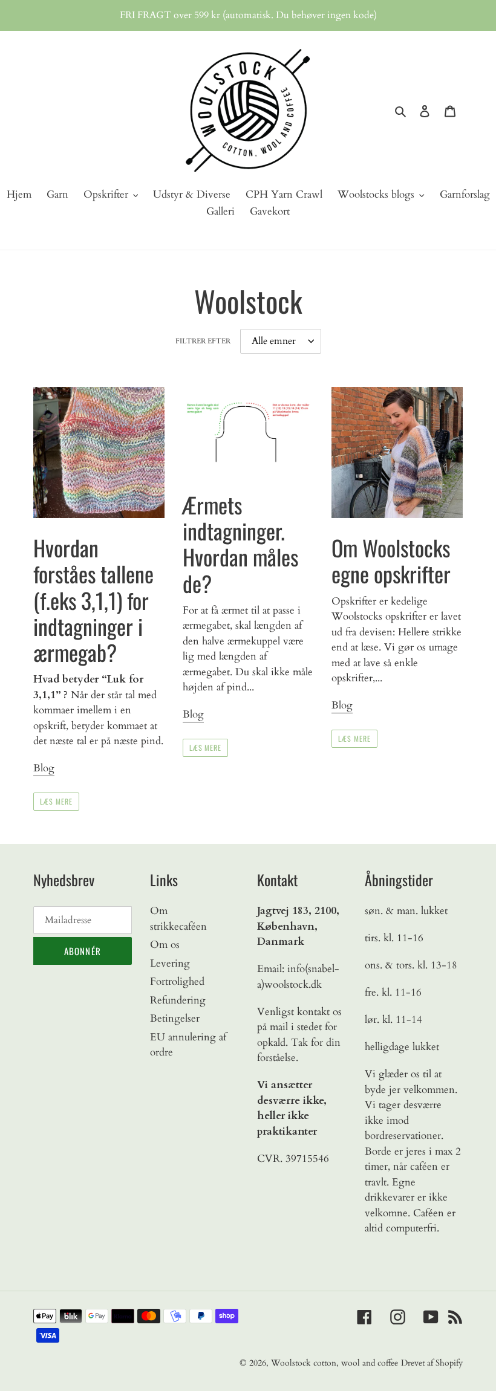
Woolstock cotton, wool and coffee (334, 1363)
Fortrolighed (177, 981)
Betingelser (175, 1018)
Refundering (178, 1000)
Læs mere (56, 801)
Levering (170, 963)
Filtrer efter (202, 341)
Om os (165, 945)
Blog (43, 768)
